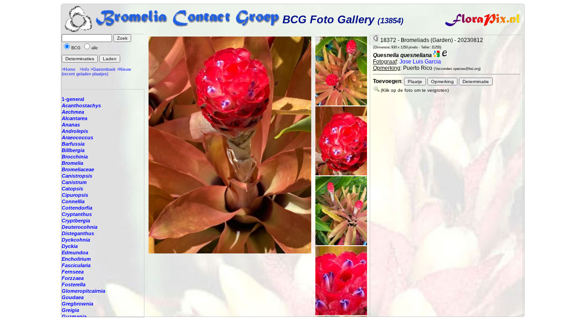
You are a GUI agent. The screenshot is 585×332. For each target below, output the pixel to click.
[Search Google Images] (436, 55)
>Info (84, 69)
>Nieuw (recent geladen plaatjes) (96, 71)
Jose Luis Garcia (420, 61)
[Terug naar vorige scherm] (376, 40)
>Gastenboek (103, 69)
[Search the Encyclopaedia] (444, 55)
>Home (68, 69)
